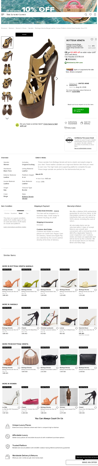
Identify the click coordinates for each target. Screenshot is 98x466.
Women (11, 28)
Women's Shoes (21, 28)
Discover (4, 28)
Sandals (31, 28)
